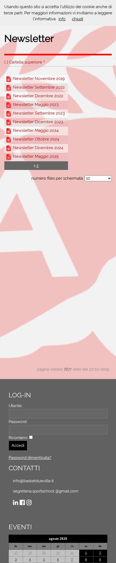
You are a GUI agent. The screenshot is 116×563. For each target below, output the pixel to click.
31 (72, 552)
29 (44, 552)
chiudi (77, 18)
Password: (18, 421)
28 (30, 552)
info (62, 18)
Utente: (15, 405)
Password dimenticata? (30, 457)
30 (58, 552)
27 (16, 552)
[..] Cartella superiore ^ (24, 62)
